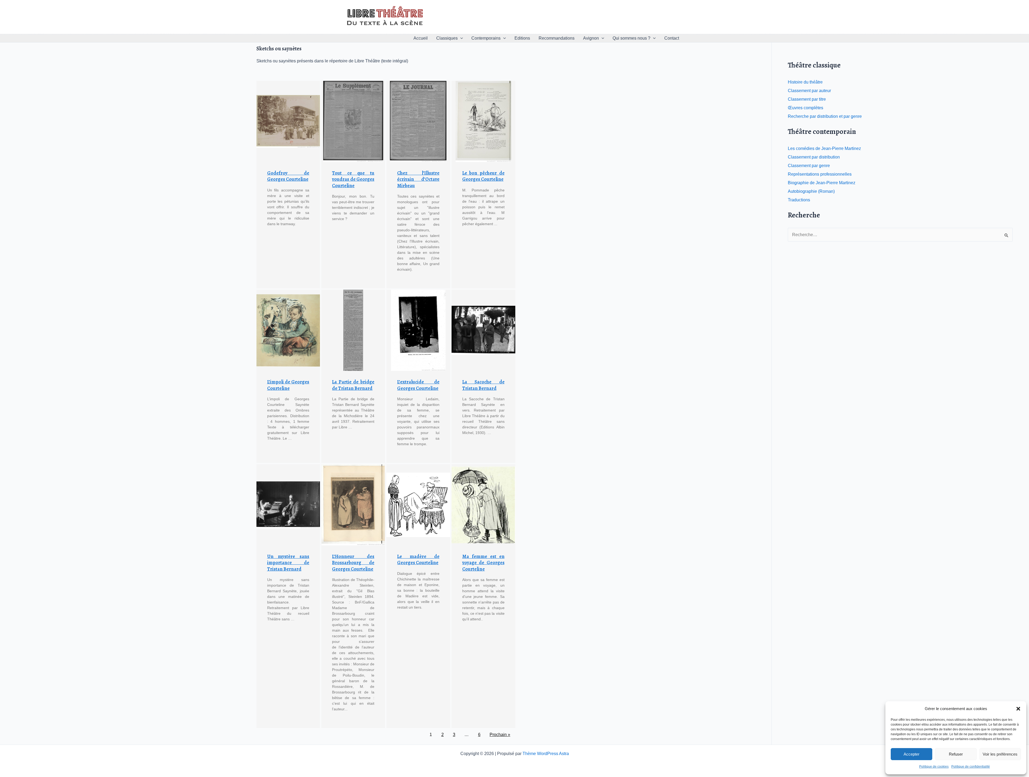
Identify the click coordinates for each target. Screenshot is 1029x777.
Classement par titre (807, 99)
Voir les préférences (1000, 754)
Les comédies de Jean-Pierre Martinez (824, 148)
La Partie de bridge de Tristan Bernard (353, 385)
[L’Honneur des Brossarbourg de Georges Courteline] (353, 504)
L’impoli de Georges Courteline (288, 385)
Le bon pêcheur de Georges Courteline (483, 176)
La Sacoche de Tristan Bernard (483, 385)
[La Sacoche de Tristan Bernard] (483, 330)
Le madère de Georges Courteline (418, 559)
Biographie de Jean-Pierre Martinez (821, 182)
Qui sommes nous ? (631, 38)
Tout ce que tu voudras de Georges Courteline (353, 179)
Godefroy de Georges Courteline (288, 176)
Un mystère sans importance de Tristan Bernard (288, 562)
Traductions (799, 200)
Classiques (447, 38)
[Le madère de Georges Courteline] (418, 504)
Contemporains (486, 38)
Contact (671, 38)
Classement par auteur (809, 90)
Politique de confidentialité (970, 766)
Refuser (956, 754)
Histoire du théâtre (805, 82)
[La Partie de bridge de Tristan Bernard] (353, 330)
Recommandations (557, 38)
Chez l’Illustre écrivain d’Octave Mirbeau (418, 179)
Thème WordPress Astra (546, 753)
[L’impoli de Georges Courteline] (288, 330)
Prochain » (500, 734)
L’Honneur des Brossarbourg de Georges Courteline (353, 562)
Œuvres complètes (805, 107)
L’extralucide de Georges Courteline (418, 385)
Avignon (591, 38)
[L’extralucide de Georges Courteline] (418, 330)
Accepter (911, 754)
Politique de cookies (934, 766)
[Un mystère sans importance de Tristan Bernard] (288, 504)
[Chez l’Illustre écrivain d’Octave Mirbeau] (418, 121)
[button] (1018, 708)
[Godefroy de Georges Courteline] (288, 121)
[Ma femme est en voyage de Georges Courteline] (483, 504)
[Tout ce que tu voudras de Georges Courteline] (353, 121)
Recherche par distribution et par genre (825, 116)
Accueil (420, 38)
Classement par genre (809, 165)
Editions (522, 38)
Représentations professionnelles (820, 174)
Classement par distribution (814, 157)
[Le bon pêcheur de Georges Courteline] (483, 121)
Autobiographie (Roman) (811, 191)
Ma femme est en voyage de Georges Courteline (483, 562)
